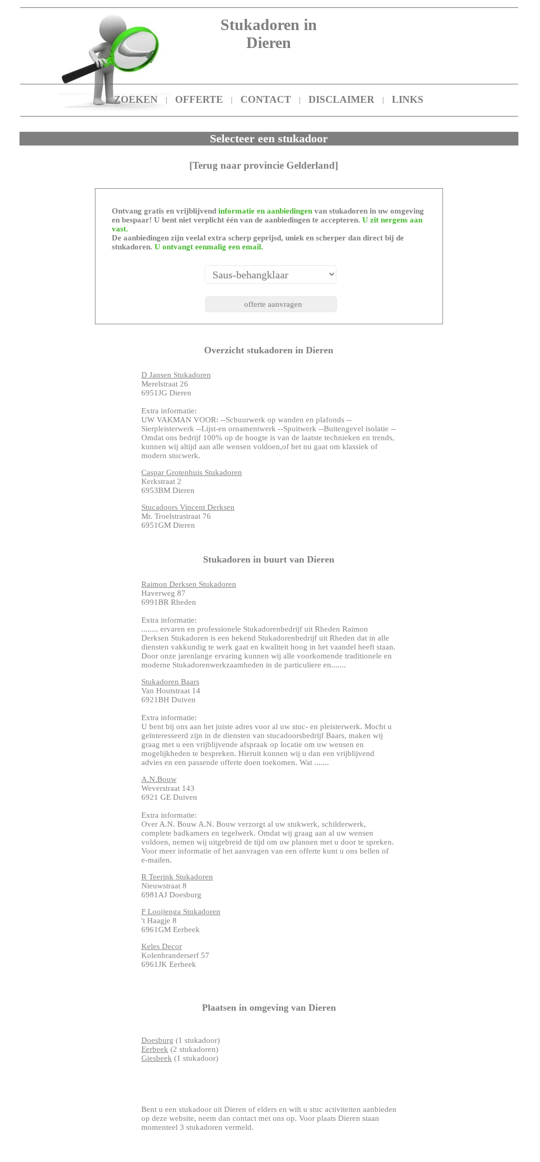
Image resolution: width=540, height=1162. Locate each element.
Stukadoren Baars (170, 681)
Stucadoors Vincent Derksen (188, 507)
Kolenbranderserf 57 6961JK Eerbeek (175, 955)
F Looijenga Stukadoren (180, 911)
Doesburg (157, 1040)
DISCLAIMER (341, 99)
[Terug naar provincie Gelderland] (263, 165)
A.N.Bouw (159, 779)
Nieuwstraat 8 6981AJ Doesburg (177, 886)
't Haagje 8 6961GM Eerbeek (180, 920)
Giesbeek (156, 1058)
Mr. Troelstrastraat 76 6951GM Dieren (188, 516)
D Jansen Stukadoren (176, 375)
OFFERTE (199, 99)
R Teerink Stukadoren (177, 877)
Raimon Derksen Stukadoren (188, 584)
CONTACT (265, 99)
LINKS (407, 99)
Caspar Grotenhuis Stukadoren (191, 472)
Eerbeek (154, 1049)
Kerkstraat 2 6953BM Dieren (191, 481)
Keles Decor (161, 946)
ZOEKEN (136, 99)
